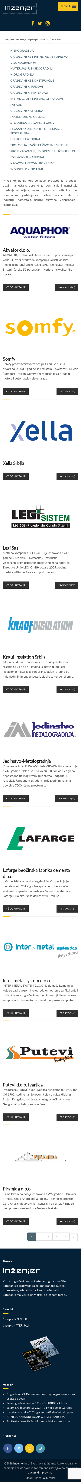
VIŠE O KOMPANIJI (15, 287)
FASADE (16, 104)
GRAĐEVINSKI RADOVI (26, 86)
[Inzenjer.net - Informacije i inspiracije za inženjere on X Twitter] (18, 1448)
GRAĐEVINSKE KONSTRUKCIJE (32, 80)
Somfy (9, 359)
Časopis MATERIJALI (16, 1325)
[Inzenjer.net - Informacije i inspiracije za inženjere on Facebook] (7, 1448)
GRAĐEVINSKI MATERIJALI (29, 92)
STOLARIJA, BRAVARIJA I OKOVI (33, 122)
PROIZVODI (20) (66, 798)
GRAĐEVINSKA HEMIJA (26, 110)
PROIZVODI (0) (67, 391)
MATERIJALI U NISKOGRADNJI (31, 68)
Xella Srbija (13, 463)
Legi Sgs (10, 548)
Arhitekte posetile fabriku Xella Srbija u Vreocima (38, 1421)
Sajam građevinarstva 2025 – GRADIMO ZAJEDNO (38, 1403)
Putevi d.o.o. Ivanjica (23, 1085)
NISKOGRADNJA (22, 50)
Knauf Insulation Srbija (24, 657)
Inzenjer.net (21, 1463)
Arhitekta (49, 1478)
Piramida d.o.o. (17, 1189)
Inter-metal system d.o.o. (27, 981)
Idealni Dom (33, 1478)
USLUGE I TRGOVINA (25, 139)
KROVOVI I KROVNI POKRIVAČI (32, 163)
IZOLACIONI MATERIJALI (28, 157)
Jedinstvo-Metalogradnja (27, 761)
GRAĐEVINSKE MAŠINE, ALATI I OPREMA (39, 56)
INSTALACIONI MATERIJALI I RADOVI (36, 98)
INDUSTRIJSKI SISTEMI (26, 169)
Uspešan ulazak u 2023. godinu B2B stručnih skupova (40, 1412)
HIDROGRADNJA (22, 74)
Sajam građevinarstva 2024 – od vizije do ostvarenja (39, 1407)
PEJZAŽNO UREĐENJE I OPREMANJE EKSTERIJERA (36, 131)
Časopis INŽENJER (15, 1319)
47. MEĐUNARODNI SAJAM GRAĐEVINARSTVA (36, 1416)
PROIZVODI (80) (66, 585)
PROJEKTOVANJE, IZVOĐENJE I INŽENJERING (42, 151)
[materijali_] (40, 1448)
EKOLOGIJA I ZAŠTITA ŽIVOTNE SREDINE (39, 145)
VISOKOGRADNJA (23, 62)
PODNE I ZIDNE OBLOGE (27, 116)
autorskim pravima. (40, 1472)
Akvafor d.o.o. (16, 250)
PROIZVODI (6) (67, 1013)
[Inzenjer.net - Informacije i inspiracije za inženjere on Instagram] (29, 1448)
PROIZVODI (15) (66, 287)
